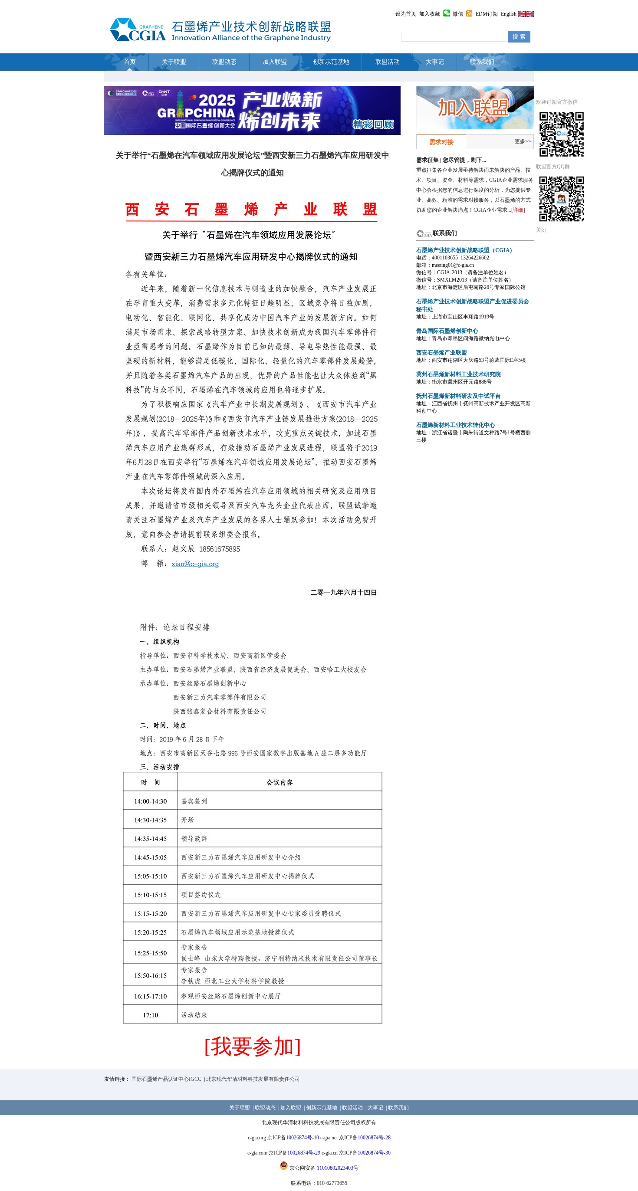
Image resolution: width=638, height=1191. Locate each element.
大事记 (435, 62)
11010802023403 (335, 1168)
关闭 (541, 230)
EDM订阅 (487, 14)
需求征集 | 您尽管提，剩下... (451, 160)
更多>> (523, 141)
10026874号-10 (302, 1138)
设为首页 (405, 14)
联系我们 (482, 62)
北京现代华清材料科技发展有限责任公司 (253, 1079)
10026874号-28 (374, 1138)
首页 (130, 62)
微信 (458, 14)
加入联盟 (275, 62)
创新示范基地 (331, 62)
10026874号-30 (374, 1153)
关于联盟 (174, 62)
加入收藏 (429, 14)
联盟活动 (387, 62)
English (508, 14)
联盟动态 (224, 62)
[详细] (518, 210)
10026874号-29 (303, 1153)
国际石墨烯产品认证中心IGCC (166, 1079)
